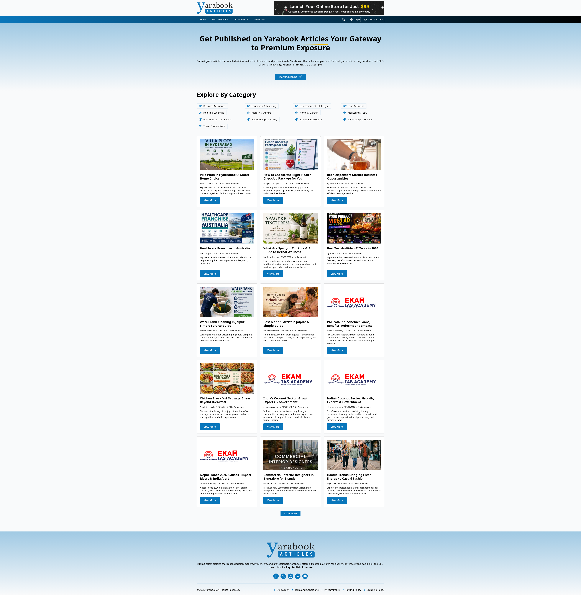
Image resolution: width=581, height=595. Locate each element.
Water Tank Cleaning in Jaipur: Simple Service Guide (222, 323)
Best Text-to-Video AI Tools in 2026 (352, 248)
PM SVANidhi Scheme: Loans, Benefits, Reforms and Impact (349, 323)
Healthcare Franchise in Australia (225, 248)
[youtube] (305, 576)
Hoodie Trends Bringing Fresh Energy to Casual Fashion (349, 476)
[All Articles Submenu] (248, 19)
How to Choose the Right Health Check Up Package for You (287, 176)
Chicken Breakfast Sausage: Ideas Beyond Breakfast (225, 400)
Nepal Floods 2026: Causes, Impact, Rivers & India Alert (226, 476)
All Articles (240, 19)
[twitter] (283, 576)
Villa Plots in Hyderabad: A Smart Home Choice (224, 176)
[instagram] (290, 576)
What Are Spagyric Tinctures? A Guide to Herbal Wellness (286, 250)
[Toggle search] (344, 19)
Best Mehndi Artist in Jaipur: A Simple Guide (286, 323)
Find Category (219, 19)
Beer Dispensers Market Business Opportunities (352, 176)
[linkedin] (297, 576)
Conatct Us (259, 19)
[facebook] (276, 576)
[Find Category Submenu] (228, 19)
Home (203, 19)
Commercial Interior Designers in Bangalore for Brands (288, 476)
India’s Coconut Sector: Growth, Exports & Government (286, 400)
